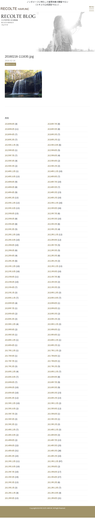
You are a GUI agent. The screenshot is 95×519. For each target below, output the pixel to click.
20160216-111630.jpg (19, 56)
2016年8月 (9, 382)
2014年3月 (52, 450)
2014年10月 (10, 434)
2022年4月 (9, 255)
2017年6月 (52, 360)
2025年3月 (9, 165)
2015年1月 (52, 424)
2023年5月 (52, 218)
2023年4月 (9, 223)
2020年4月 (9, 313)
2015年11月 (53, 403)
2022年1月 (52, 260)
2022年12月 (10, 234)
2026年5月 (52, 128)
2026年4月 (9, 134)
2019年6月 (52, 329)
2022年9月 (52, 239)
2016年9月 (52, 376)
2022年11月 (53, 234)
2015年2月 (9, 424)
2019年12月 (10, 324)
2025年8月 (52, 150)
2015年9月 (52, 408)
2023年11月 (53, 202)
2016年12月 (10, 371)
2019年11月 (53, 324)
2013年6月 (52, 471)
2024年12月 (10, 171)
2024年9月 (52, 176)
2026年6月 (9, 128)
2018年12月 (10, 339)
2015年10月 (10, 408)
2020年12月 (53, 292)
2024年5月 (52, 187)
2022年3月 (52, 255)
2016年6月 (9, 387)
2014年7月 (52, 440)
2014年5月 (52, 445)
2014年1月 (52, 455)
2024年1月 (52, 197)
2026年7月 (52, 123)
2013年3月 (9, 482)
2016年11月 (53, 371)
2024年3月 (52, 192)
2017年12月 (10, 350)
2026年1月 (52, 139)
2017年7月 (9, 360)
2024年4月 (9, 192)
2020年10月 (53, 297)
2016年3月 (52, 392)
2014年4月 (9, 450)
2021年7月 (52, 276)
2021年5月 (52, 281)
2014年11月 (53, 429)
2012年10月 (53, 492)
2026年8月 (9, 123)
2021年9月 (52, 271)
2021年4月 (9, 287)
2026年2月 (9, 139)
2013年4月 (52, 476)
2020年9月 (9, 303)
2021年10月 (10, 271)
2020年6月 (52, 308)
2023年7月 (52, 213)
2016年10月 (10, 376)
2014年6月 (9, 445)
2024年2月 (9, 197)
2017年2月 (9, 366)
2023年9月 (52, 208)
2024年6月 (9, 187)
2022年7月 (52, 244)
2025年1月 (52, 165)
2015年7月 (9, 413)
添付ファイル (10, 64)
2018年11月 (53, 339)
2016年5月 (52, 387)
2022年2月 (9, 260)
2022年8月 (9, 244)
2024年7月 (52, 181)
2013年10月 (10, 466)
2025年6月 (52, 155)
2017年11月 (53, 350)
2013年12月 (10, 461)
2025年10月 (53, 144)
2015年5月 (9, 419)
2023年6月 (9, 218)
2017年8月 (52, 355)
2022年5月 (52, 250)
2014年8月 (9, 440)
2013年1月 (9, 487)
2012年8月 (52, 498)
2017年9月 (9, 355)
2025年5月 (9, 160)
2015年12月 (10, 403)
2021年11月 (53, 266)
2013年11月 (53, 461)
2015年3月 (52, 419)
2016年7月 (52, 382)
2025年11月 (10, 144)
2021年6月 (9, 281)
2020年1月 (52, 318)
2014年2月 (9, 455)
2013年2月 (52, 482)
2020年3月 (52, 313)
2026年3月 (52, 134)
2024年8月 (9, 181)
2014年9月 (52, 434)
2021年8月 (9, 276)
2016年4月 (9, 392)
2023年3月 (52, 223)
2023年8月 (9, 213)
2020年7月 (9, 308)
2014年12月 (10, 429)
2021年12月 (10, 266)
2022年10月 (10, 239)
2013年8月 (52, 466)
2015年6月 (52, 413)
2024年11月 (53, 171)
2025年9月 (9, 150)
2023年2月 (9, 229)
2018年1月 (52, 345)
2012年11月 (10, 492)
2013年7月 (9, 471)
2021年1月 (9, 292)
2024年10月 (10, 176)
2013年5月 (9, 476)
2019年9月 (9, 329)
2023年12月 (10, 202)
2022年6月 (9, 250)
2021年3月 (52, 287)
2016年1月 (52, 397)
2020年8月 (52, 303)
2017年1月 (52, 366)
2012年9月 (9, 498)
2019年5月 (9, 334)
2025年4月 (52, 160)
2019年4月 (52, 334)
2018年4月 (9, 345)
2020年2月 (9, 318)
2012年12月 (53, 487)
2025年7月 (9, 155)
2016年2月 (9, 397)
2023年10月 (10, 208)
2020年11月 (10, 297)
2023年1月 (52, 229)
